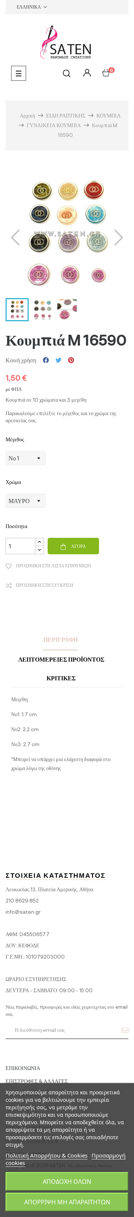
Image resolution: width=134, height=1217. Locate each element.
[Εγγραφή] (125, 1030)
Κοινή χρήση (46, 360)
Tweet (58, 360)
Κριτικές (61, 677)
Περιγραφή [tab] (60, 639)
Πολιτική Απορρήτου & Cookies (46, 1155)
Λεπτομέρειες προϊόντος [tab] (61, 659)
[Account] (86, 73)
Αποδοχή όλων (67, 1181)
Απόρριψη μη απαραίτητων (67, 1202)
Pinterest (71, 360)
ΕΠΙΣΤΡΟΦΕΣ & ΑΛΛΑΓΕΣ (37, 1081)
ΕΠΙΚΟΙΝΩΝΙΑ (23, 1068)
